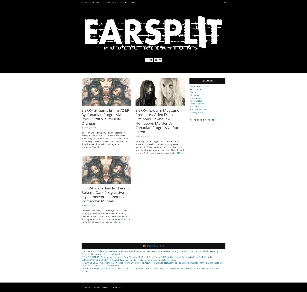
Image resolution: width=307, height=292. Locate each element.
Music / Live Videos (198, 103)
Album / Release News (199, 86)
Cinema (192, 92)
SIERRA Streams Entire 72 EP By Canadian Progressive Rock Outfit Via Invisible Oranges (105, 117)
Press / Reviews (196, 106)
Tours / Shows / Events (199, 109)
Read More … (98, 147)
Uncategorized (196, 112)
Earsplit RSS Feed (154, 245)
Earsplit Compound (101, 287)
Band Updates (195, 89)
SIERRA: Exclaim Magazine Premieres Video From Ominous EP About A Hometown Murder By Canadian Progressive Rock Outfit (158, 121)
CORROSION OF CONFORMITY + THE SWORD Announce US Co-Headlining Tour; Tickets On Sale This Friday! (129, 260)
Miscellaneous (195, 101)
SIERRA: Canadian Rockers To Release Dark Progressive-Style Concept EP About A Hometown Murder (106, 195)
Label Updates (195, 98)
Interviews (194, 95)
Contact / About (129, 2)
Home (84, 2)
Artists (95, 2)
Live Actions (110, 2)
